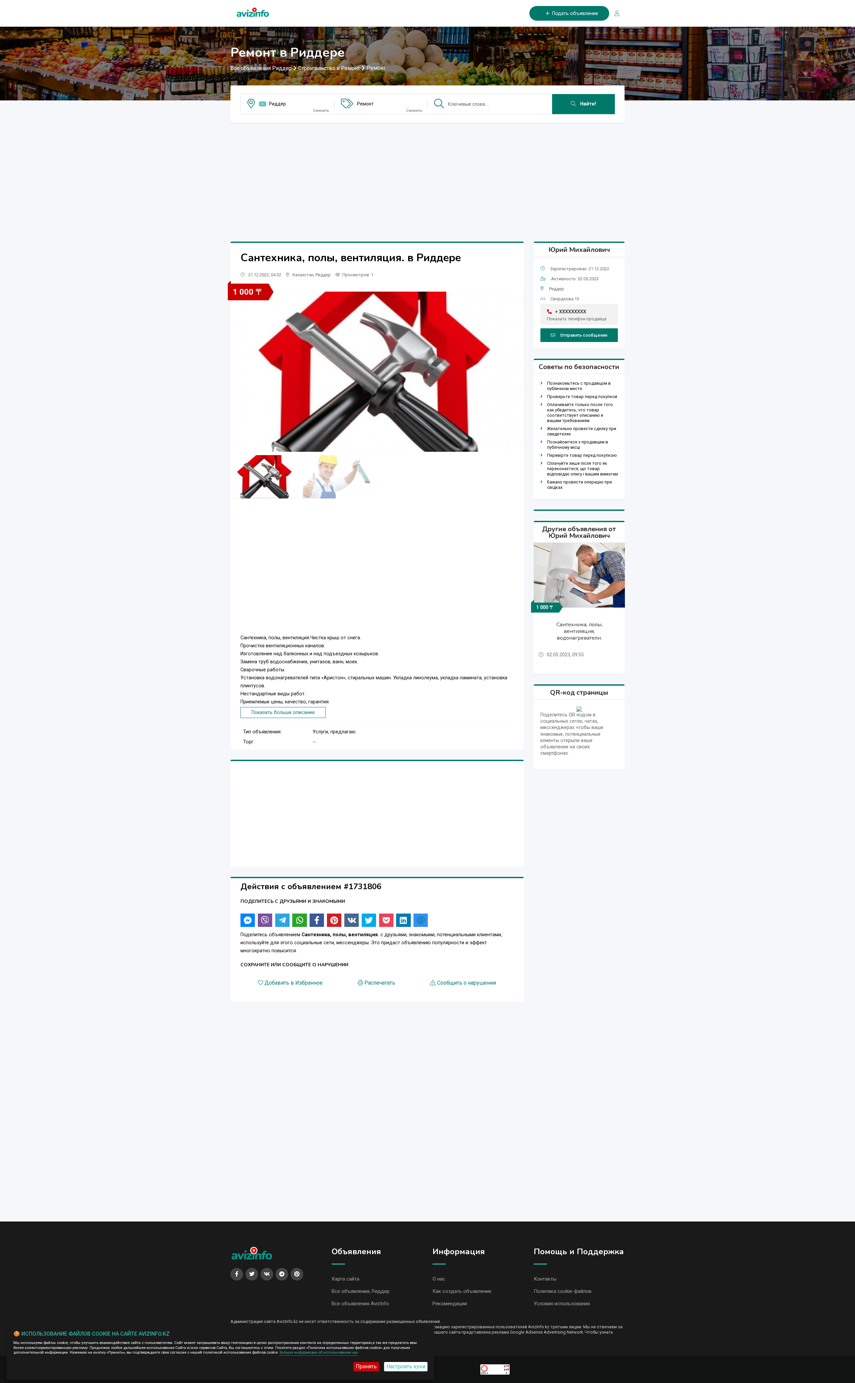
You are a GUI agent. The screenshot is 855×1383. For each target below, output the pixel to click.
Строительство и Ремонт (329, 68)
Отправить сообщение (584, 335)
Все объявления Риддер (261, 68)
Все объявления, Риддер (360, 1291)
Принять (366, 1366)
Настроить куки (405, 1366)
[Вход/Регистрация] (614, 13)
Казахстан (303, 274)
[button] (515, 371)
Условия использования (562, 1304)
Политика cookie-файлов (562, 1291)
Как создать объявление (462, 1291)
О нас (439, 1279)
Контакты (545, 1279)
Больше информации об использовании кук (319, 1352)
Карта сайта (345, 1279)
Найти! (587, 104)
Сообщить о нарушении (466, 983)
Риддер (277, 103)
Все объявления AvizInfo (360, 1304)
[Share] (247, 920)
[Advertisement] (427, 175)
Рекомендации (450, 1304)
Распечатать (379, 983)
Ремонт (376, 68)
